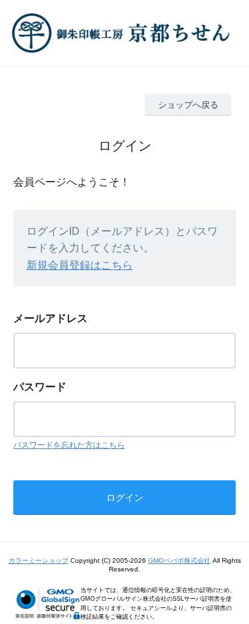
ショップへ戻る (188, 105)
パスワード (39, 386)
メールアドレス (50, 318)
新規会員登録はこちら (80, 265)
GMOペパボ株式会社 (179, 560)
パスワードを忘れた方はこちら (69, 445)
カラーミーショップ (38, 560)
